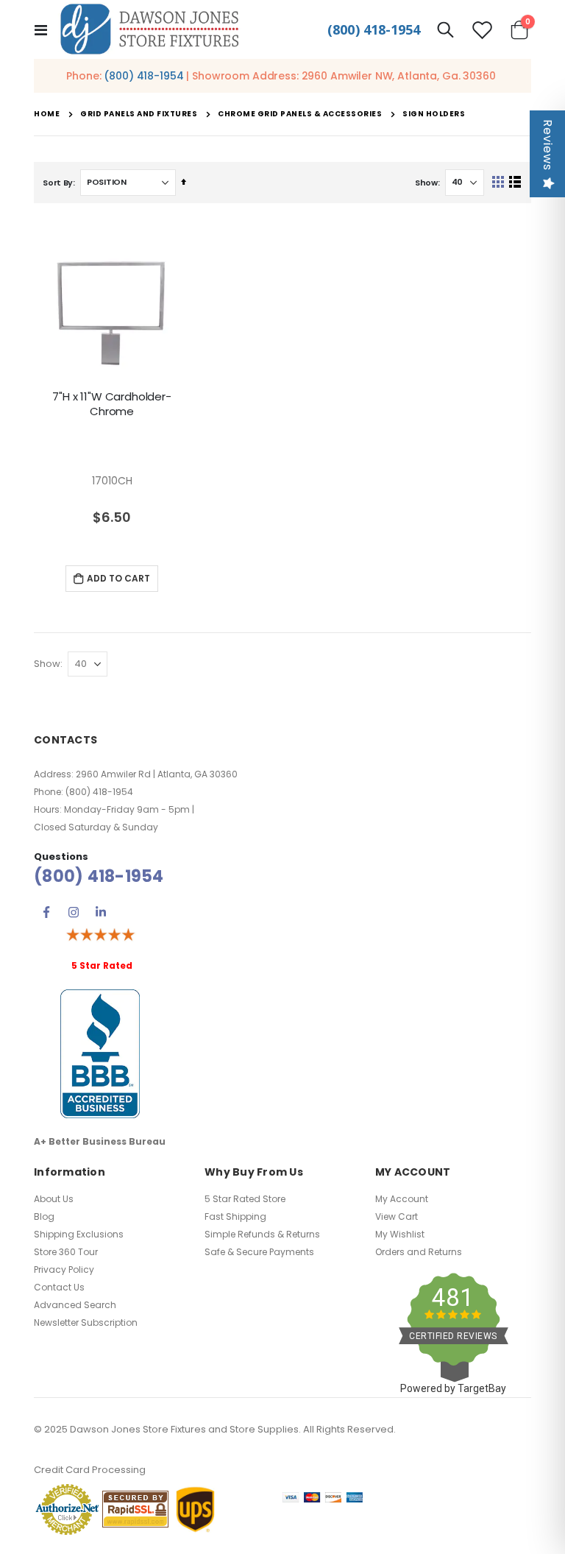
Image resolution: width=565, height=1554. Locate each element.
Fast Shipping (235, 1216)
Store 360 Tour (66, 1252)
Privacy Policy (64, 1269)
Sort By (58, 182)
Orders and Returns (418, 1252)
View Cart (396, 1216)
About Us (54, 1199)
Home (47, 113)
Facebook (46, 912)
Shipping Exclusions (79, 1234)
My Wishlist (399, 1234)
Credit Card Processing (90, 1470)
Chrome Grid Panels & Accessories (300, 114)
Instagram (74, 912)
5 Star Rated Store (245, 1199)
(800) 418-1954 (373, 29)
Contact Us (59, 1287)
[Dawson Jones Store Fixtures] (149, 29)
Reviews (547, 145)
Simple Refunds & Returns (262, 1234)
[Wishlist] (482, 30)
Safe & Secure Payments (259, 1252)
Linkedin (101, 912)
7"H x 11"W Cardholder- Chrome (111, 404)
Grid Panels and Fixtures (138, 114)
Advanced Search (75, 1305)
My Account (401, 1199)
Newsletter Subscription (86, 1322)
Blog (44, 1216)
